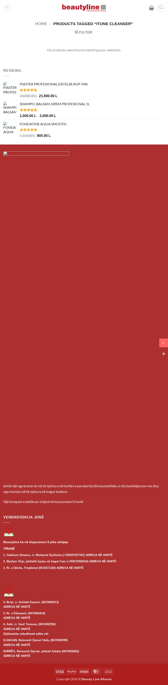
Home (41, 23)
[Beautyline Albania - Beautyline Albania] (84, 8)
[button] (7, 7)
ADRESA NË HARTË (99, 555)
